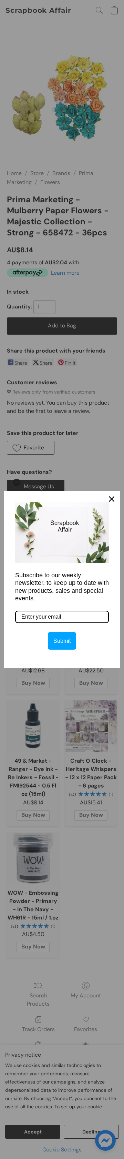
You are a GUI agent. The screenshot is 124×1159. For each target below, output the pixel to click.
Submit (62, 641)
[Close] (111, 499)
